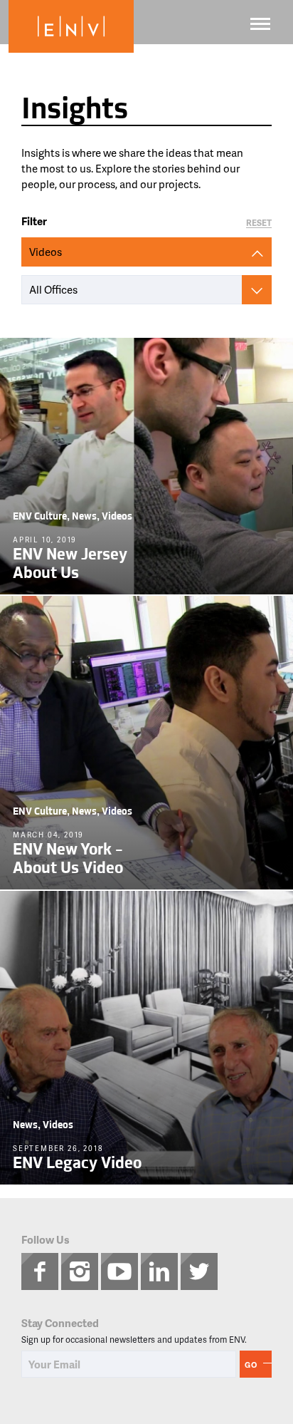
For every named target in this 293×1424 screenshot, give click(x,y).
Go (251, 1364)
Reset (259, 223)
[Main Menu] (260, 24)
